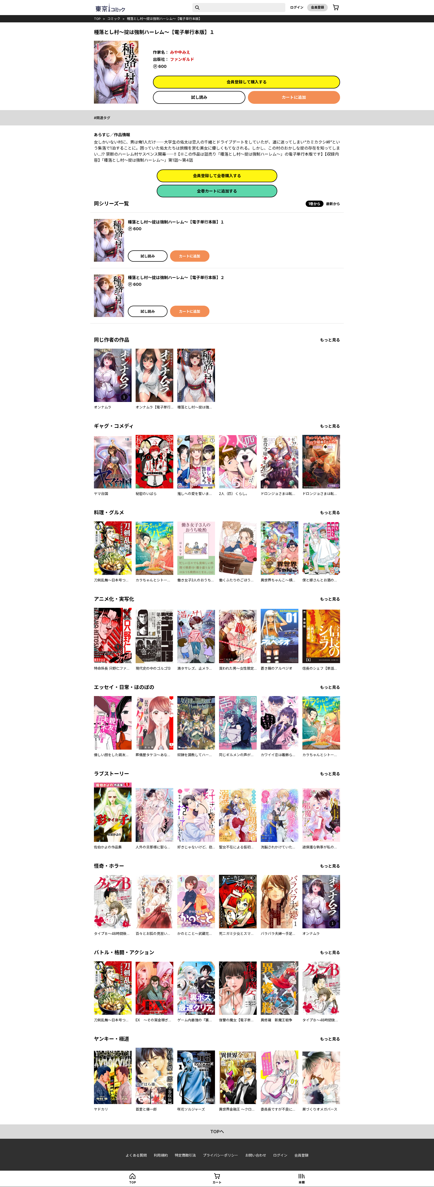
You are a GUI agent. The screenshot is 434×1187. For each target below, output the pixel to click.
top (97, 19)
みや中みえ (180, 52)
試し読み (199, 97)
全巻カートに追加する (217, 191)
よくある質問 (136, 1155)
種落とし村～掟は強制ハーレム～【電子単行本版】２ (176, 277)
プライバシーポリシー (220, 1155)
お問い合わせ (255, 1155)
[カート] (336, 8)
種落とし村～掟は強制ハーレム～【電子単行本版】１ (176, 221)
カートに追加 (294, 97)
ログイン (296, 7)
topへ (217, 1131)
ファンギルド (182, 59)
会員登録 (317, 7)
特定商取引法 (185, 1155)
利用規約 (161, 1155)
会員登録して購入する (247, 81)
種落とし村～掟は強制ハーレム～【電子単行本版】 (164, 19)
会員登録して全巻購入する (217, 175)
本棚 (302, 1182)
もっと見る (330, 339)
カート (217, 1182)
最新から (333, 204)
